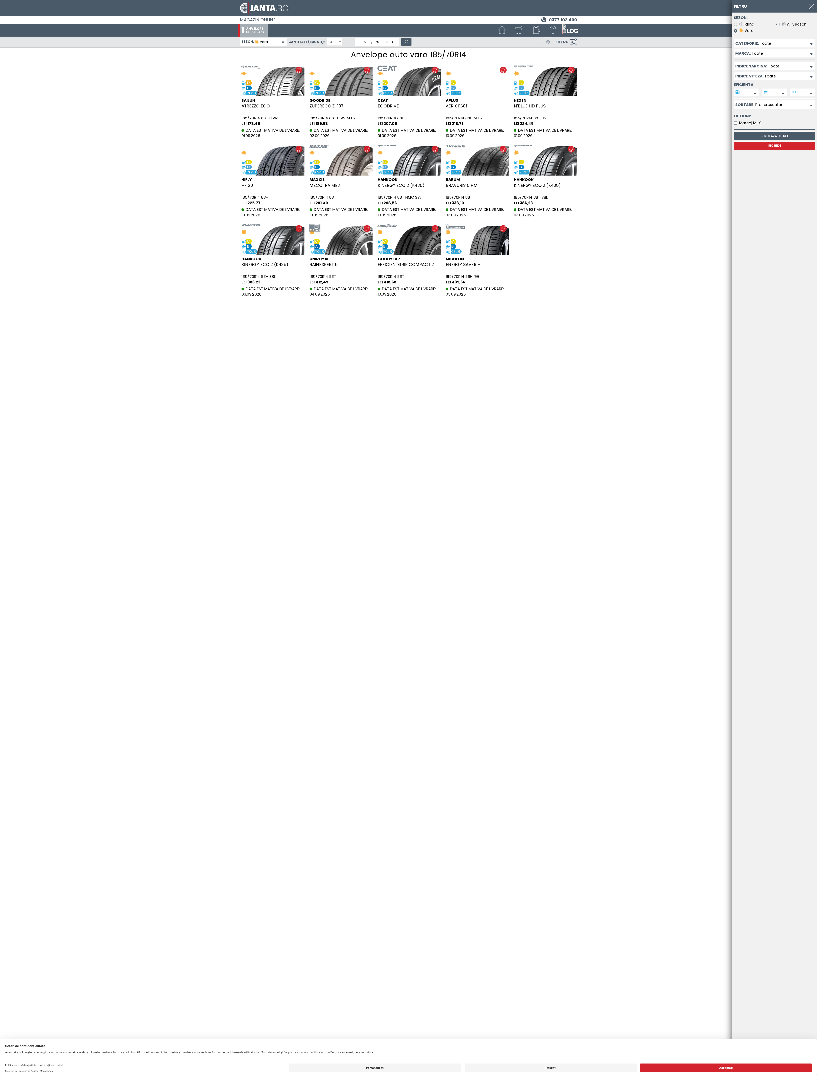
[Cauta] (406, 42)
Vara (748, 30)
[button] (536, 30)
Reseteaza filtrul (774, 136)
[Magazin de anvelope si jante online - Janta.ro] (408, 8)
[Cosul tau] (519, 30)
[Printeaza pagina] (548, 42)
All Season (796, 24)
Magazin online (258, 20)
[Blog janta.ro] (570, 30)
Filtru (562, 41)
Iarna (748, 24)
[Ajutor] (553, 30)
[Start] (502, 30)
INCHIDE (774, 145)
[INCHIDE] (811, 6)
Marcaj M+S (750, 123)
